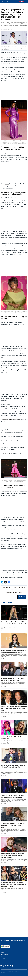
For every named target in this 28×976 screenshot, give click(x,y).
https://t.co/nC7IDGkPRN (8, 449)
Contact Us (3, 963)
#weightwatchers (5, 443)
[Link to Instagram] (3, 966)
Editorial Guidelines (4, 954)
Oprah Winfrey (21, 53)
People (7, 183)
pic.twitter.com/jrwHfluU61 (14, 415)
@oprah (6, 432)
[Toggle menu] (26, 1)
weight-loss (11, 61)
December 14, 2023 (17, 453)
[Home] (4, 1)
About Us (2, 952)
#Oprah (3, 430)
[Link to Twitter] (5, 966)
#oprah (22, 447)
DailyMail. (3, 80)
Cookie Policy (3, 958)
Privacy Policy (3, 956)
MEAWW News (3, 940)
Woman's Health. (18, 548)
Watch (22, 1)
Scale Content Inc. (15, 940)
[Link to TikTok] (10, 966)
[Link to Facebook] (1, 966)
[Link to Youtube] (7, 966)
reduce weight (21, 57)
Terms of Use (3, 960)
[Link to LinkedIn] (12, 966)
